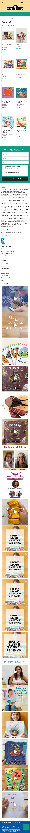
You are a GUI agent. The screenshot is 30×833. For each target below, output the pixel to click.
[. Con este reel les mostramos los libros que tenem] (15, 325)
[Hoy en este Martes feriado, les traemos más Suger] (15, 565)
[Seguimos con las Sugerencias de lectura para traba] (15, 618)
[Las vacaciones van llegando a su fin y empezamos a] (15, 698)
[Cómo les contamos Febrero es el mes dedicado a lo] (15, 645)
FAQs (2, 258)
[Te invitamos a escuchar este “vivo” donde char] (15, 458)
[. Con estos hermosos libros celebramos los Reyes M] (15, 805)
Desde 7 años (5, 273)
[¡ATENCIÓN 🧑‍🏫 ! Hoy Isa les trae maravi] (15, 672)
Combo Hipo (19, 44)
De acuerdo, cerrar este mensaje (26, 827)
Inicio (2, 18)
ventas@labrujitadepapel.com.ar (12, 232)
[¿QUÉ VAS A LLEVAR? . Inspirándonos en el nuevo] (15, 512)
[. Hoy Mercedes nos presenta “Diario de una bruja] (15, 378)
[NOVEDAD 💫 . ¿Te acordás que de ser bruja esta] (15, 432)
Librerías (3, 260)
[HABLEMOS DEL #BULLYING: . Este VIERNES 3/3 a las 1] (15, 485)
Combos (3, 280)
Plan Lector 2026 (5, 278)
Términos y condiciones (7, 251)
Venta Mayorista (5, 256)
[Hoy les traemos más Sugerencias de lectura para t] (15, 592)
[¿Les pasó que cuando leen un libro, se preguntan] (15, 299)
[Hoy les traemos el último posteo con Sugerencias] (15, 538)
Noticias (3, 248)
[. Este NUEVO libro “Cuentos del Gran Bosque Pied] (15, 778)
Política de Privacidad (7, 253)
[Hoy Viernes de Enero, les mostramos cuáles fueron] (15, 725)
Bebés (3, 266)
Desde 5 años (5, 270)
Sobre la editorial (6, 246)
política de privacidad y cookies (11, 829)
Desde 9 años (5, 275)
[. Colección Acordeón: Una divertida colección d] (15, 352)
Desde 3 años (5, 268)
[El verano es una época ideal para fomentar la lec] (15, 752)
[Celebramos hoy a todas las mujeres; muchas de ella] (15, 405)
